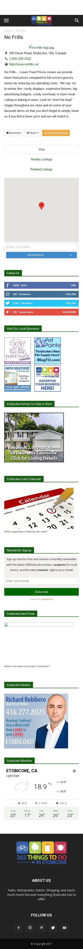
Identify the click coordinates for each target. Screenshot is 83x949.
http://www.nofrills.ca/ (24, 64)
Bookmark (15, 132)
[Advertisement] (41, 7)
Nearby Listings (41, 159)
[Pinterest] (41, 928)
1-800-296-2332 (20, 58)
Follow (71, 294)
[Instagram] (30, 928)
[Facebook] (18, 928)
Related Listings (41, 169)
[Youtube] (64, 928)
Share (33, 132)
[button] (77, 20)
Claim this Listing (57, 132)
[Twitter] (53, 928)
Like (73, 285)
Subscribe (69, 312)
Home (8, 31)
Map (42, 149)
